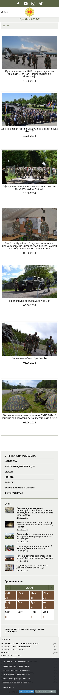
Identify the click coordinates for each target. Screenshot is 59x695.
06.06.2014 (29, 305)
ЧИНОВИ (9, 477)
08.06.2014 (29, 253)
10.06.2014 (29, 193)
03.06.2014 (29, 422)
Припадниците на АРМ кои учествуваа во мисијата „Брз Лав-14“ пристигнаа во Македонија (29, 74)
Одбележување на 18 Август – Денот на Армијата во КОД (32, 566)
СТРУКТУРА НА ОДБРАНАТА (20, 456)
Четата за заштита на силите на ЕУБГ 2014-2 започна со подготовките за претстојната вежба (29, 416)
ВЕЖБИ (9, 472)
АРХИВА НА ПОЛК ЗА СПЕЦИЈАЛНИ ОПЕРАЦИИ (24, 630)
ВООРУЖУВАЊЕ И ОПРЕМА (20, 488)
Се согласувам (26, 691)
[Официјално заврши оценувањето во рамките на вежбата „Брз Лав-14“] (29, 167)
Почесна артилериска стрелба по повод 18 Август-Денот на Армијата (35, 557)
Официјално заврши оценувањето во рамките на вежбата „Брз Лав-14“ (29, 187)
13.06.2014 (29, 81)
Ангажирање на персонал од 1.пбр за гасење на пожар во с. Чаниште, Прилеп (35, 524)
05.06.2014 (29, 362)
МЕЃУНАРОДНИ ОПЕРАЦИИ (20, 466)
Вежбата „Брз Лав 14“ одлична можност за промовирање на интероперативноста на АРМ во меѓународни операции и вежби (29, 246)
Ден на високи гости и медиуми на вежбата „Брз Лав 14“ (29, 130)
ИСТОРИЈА (11, 461)
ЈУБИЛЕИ (10, 482)
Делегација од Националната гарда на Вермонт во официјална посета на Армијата (35, 536)
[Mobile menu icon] (57, 12)
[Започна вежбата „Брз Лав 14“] (29, 339)
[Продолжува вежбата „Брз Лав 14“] (29, 281)
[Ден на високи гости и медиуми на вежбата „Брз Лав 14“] (29, 109)
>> (8, 26)
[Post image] (9, 510)
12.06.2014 (29, 135)
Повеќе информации (46, 691)
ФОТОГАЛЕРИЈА (14, 493)
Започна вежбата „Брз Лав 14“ (29, 358)
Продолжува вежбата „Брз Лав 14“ (29, 300)
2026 (29, 587)
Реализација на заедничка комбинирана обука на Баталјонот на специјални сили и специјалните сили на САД (35, 511)
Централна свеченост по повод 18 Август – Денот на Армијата (34, 547)
